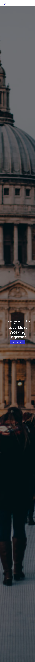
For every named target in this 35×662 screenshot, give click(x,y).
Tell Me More (17, 342)
